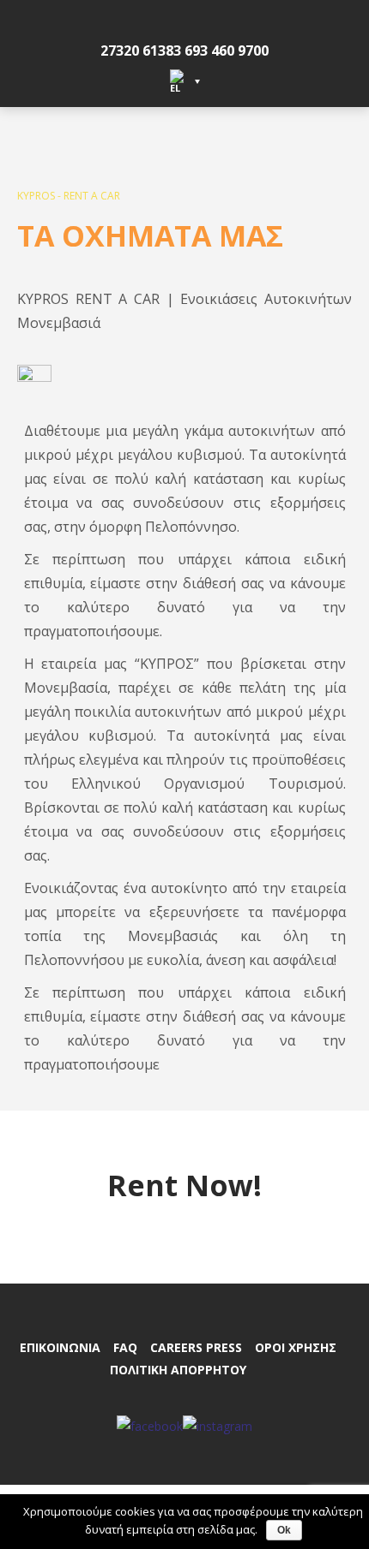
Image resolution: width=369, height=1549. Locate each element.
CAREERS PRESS (196, 1347)
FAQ (125, 1347)
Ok (284, 1530)
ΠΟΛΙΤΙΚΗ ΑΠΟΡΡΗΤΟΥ (178, 1369)
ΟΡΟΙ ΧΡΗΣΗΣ (295, 1347)
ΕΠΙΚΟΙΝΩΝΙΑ (60, 1347)
